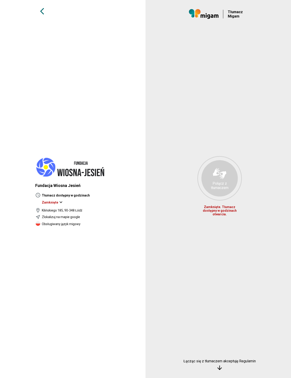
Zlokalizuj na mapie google (61, 217)
